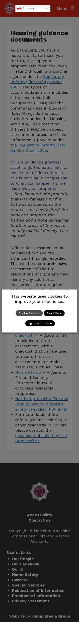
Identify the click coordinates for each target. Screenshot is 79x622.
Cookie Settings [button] (29, 313)
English (27, 8)
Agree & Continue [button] (40, 323)
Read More (54, 313)
